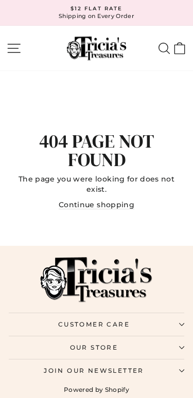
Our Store (94, 347)
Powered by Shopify (96, 389)
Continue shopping (96, 204)
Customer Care (94, 324)
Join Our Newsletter (94, 370)
